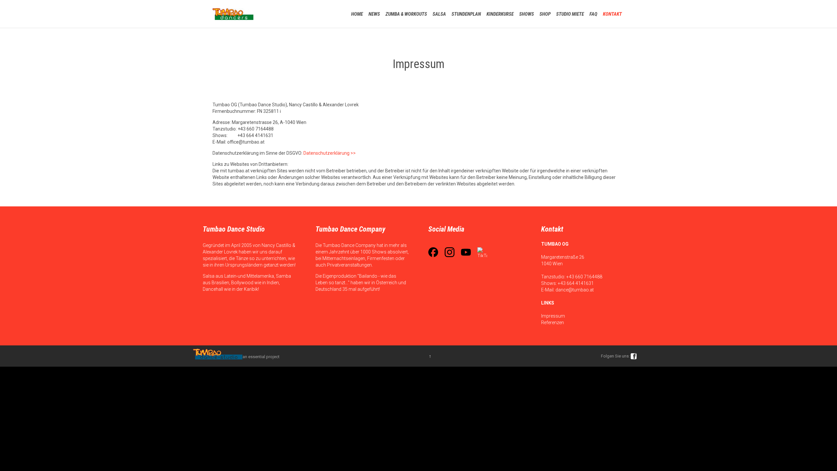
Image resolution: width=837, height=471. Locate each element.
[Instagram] (449, 252)
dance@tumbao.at (574, 289)
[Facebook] (433, 252)
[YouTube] (466, 252)
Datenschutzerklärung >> (329, 153)
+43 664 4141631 (576, 283)
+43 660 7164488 (584, 276)
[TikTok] (482, 252)
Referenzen (552, 322)
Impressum (553, 316)
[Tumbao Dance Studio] (233, 14)
